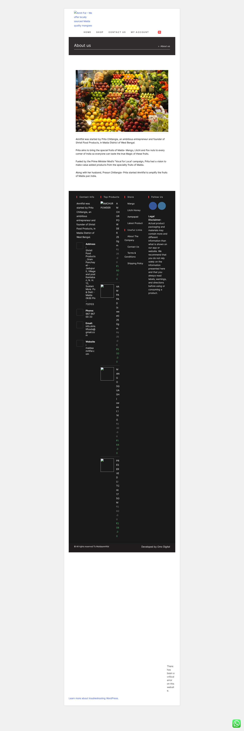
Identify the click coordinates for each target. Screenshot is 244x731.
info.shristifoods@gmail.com (90, 331)
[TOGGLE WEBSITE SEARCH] (166, 32)
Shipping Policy (135, 263)
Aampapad (132, 216)
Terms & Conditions (130, 255)
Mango (131, 203)
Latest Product (135, 223)
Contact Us (133, 246)
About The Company (131, 238)
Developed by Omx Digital (155, 546)
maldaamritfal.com (90, 350)
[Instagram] (162, 206)
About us (165, 46)
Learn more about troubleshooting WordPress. (94, 698)
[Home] (156, 46)
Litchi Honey (133, 210)
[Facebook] (153, 206)
